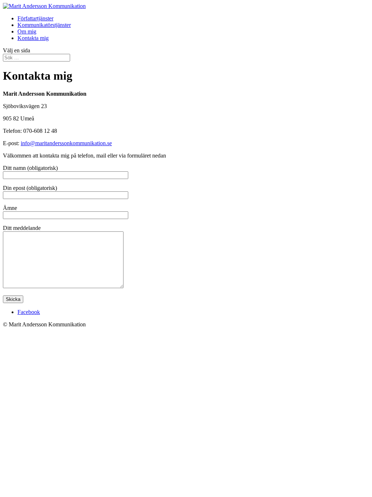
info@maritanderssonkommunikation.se (66, 143)
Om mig (26, 31)
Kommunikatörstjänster (44, 25)
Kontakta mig (33, 38)
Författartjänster (35, 18)
